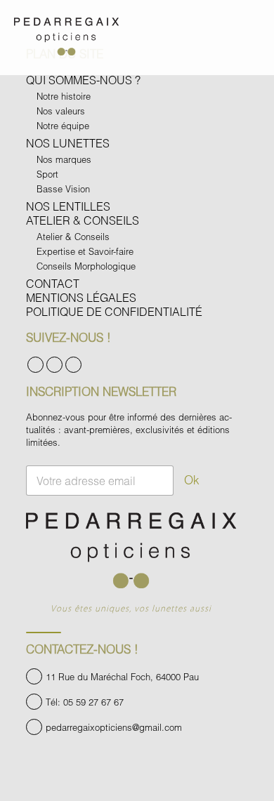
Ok (192, 479)
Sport (47, 174)
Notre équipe (63, 125)
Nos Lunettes (68, 143)
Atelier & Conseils (82, 220)
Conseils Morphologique (86, 266)
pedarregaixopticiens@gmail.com (114, 727)
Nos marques (64, 159)
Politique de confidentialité (114, 311)
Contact (52, 283)
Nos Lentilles (68, 206)
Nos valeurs (61, 111)
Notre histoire (64, 96)
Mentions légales (81, 297)
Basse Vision (63, 188)
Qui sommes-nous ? (83, 79)
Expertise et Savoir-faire (85, 251)
